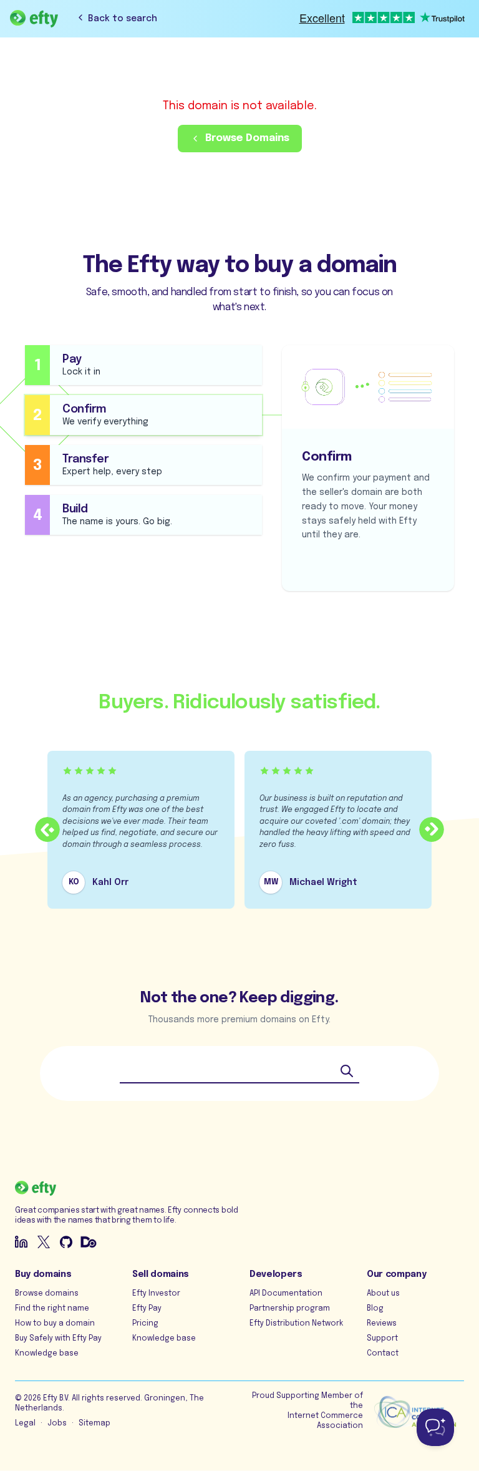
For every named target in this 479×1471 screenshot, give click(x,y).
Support (382, 1338)
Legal (25, 1423)
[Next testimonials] (431, 829)
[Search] (346, 1070)
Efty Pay (147, 1308)
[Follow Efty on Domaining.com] (88, 1242)
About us (383, 1294)
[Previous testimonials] (47, 829)
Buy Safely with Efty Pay (58, 1338)
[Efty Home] (34, 18)
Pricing (145, 1323)
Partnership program (289, 1308)
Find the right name (52, 1308)
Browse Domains (247, 138)
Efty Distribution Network (296, 1323)
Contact (383, 1353)
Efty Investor (156, 1294)
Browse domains (47, 1294)
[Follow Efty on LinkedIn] (21, 1242)
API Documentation (285, 1294)
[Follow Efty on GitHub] (66, 1242)
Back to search (122, 18)
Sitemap (94, 1423)
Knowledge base (47, 1353)
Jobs (57, 1423)
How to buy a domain (55, 1323)
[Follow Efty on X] (43, 1242)
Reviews (382, 1323)
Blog (375, 1308)
